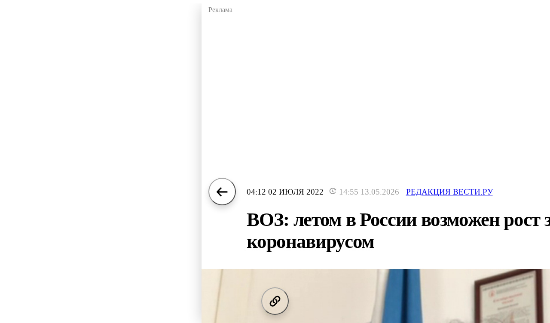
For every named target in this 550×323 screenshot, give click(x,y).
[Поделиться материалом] (275, 301)
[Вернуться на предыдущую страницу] (222, 191)
